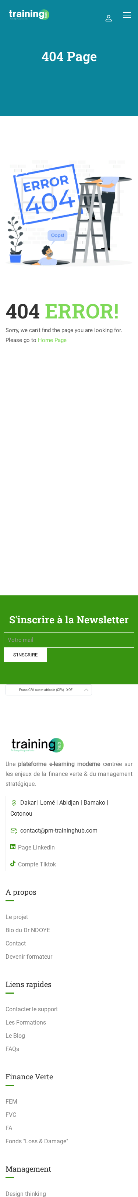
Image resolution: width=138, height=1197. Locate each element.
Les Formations (26, 1022)
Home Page (52, 340)
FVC (11, 1114)
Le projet (17, 916)
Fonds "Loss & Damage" (37, 1141)
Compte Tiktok (37, 864)
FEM (11, 1101)
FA (9, 1128)
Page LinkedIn (36, 847)
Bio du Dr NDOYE (28, 930)
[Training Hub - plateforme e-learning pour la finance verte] (29, 14)
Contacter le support (32, 1009)
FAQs (12, 1048)
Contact (16, 943)
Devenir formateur (29, 956)
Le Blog (15, 1035)
